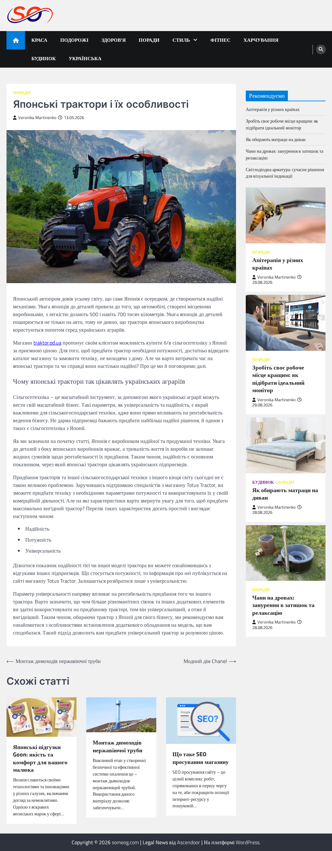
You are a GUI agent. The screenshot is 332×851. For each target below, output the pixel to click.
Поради (149, 40)
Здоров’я (113, 40)
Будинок (43, 58)
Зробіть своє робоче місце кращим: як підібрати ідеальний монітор (282, 124)
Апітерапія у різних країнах (273, 109)
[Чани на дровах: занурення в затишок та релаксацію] (286, 553)
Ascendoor (188, 842)
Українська (85, 58)
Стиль (181, 40)
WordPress (247, 842)
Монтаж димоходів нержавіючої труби (117, 746)
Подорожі (74, 40)
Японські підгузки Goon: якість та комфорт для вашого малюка (40, 758)
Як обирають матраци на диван (276, 139)
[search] (321, 49)
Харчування (261, 40)
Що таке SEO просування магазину (200, 758)
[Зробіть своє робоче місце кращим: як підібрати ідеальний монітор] (286, 322)
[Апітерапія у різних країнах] (286, 215)
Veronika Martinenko (37, 118)
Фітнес (220, 40)
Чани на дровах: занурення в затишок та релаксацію (284, 154)
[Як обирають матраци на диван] (286, 445)
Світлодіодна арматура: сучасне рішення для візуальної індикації (285, 173)
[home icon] (15, 40)
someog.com (125, 842)
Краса (39, 40)
